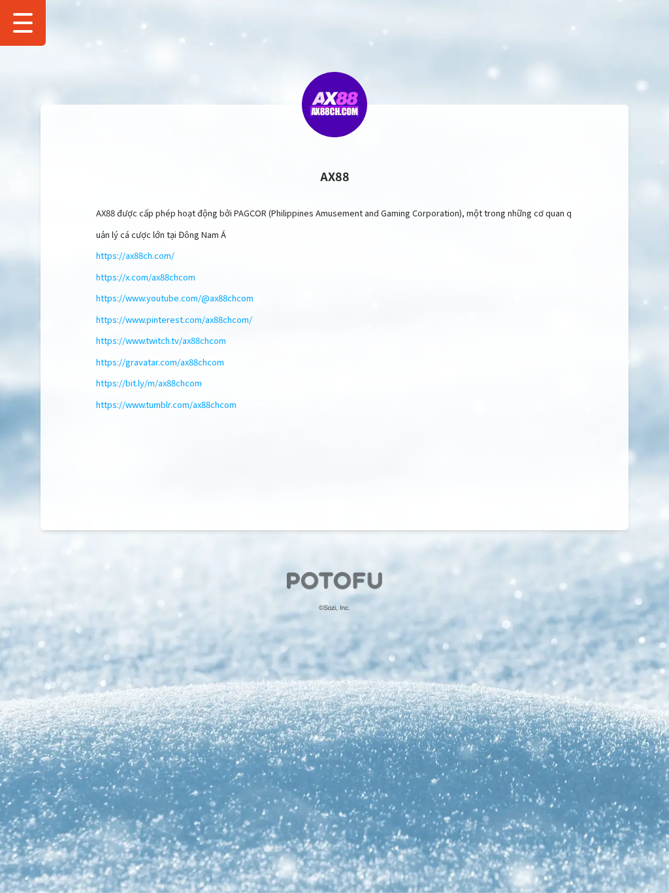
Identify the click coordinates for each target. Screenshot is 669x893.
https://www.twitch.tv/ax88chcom (161, 340)
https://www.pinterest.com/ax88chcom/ (174, 319)
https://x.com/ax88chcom (145, 277)
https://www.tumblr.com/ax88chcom (166, 404)
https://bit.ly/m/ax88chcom (149, 383)
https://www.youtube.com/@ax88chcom (174, 298)
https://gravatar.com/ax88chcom (160, 362)
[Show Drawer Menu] (23, 23)
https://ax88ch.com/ (135, 255)
